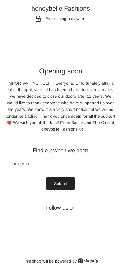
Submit (60, 183)
